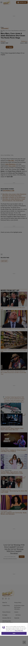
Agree (14, 633)
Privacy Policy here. (19, 630)
